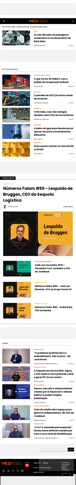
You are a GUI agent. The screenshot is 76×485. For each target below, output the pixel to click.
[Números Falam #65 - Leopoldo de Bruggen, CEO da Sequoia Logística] (38, 233)
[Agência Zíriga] (70, 474)
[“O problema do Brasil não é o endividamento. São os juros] (16, 356)
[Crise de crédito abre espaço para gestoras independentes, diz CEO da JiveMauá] (16, 412)
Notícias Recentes (10, 69)
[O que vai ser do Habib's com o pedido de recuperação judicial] (16, 82)
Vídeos (5, 343)
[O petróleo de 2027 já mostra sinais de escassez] (16, 98)
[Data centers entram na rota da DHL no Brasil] (16, 149)
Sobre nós (37, 463)
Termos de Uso (38, 472)
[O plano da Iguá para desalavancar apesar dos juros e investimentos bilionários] (16, 131)
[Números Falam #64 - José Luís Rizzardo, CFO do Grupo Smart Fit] (17, 289)
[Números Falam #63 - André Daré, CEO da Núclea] (17, 311)
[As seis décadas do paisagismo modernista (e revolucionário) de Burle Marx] (16, 38)
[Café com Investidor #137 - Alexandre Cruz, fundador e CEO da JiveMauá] (17, 268)
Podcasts (8, 178)
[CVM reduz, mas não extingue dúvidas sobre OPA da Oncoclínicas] (16, 115)
